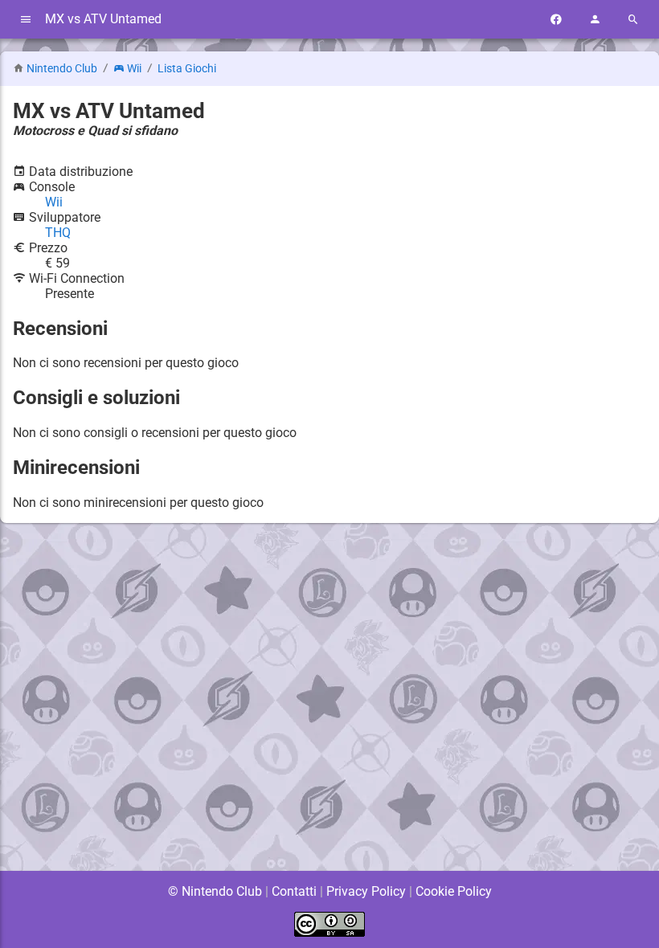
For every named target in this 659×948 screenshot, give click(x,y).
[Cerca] (633, 19)
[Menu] (25, 19)
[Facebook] (556, 19)
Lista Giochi (187, 69)
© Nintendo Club (215, 891)
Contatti (294, 891)
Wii (134, 69)
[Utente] (594, 19)
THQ (58, 232)
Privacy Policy (366, 891)
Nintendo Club (62, 69)
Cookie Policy (453, 891)
